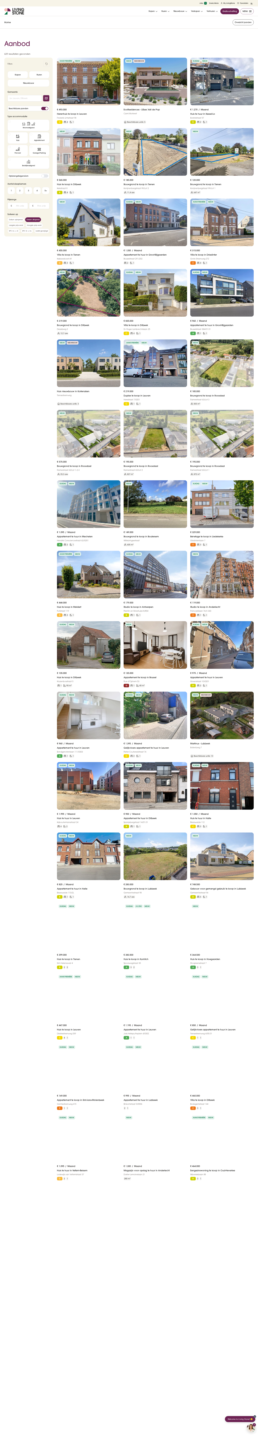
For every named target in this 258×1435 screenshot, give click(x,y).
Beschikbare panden (18, 108)
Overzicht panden (243, 22)
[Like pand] (117, 61)
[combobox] (25, 98)
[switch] (44, 108)
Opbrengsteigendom (18, 176)
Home (7, 22)
